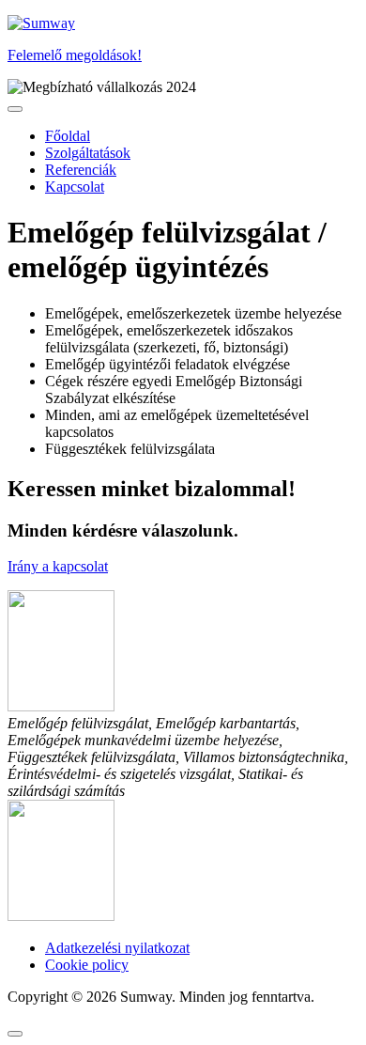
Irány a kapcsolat (58, 566)
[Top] (15, 1034)
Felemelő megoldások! (75, 55)
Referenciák (80, 170)
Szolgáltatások (87, 153)
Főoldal (67, 136)
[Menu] (15, 109)
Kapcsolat (74, 187)
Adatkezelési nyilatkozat (117, 948)
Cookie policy (87, 965)
